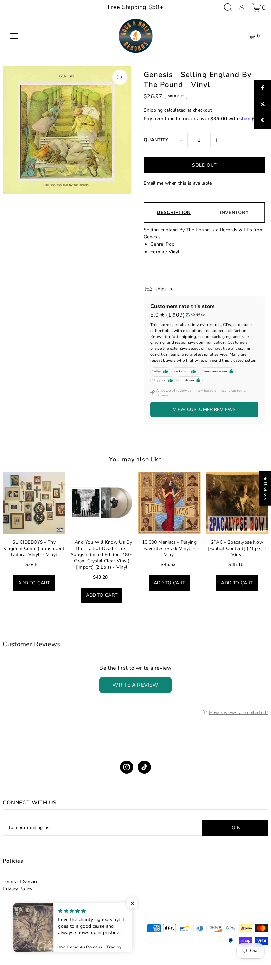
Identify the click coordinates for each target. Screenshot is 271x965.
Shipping (153, 110)
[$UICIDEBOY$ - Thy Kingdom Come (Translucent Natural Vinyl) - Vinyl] (34, 503)
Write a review (135, 685)
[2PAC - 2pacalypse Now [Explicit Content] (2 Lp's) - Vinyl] (237, 503)
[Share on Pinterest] (262, 121)
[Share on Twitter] (262, 104)
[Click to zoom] (119, 77)
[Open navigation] (14, 36)
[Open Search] (228, 7)
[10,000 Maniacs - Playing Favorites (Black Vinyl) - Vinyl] (169, 503)
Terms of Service (21, 881)
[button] (132, 903)
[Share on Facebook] (262, 88)
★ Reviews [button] (265, 488)
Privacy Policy (17, 889)
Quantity (156, 140)
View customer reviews (204, 409)
